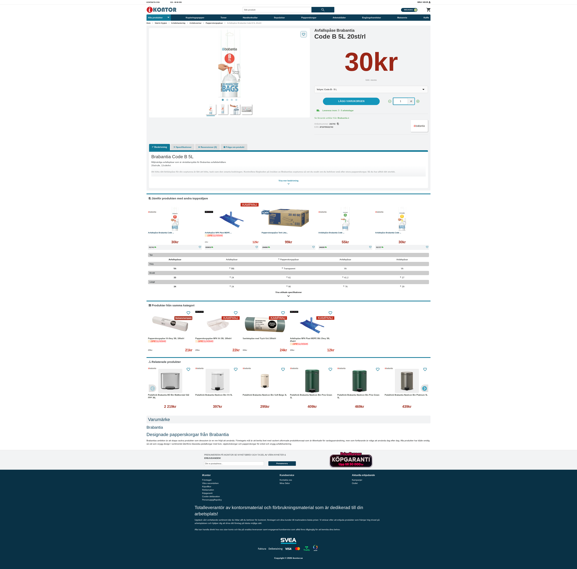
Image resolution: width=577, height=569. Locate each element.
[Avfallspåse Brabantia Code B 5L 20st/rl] (229, 63)
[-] (389, 101)
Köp (160, 226)
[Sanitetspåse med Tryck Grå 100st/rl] (265, 324)
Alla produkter (155, 17)
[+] (417, 101)
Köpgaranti (207, 493)
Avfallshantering (178, 23)
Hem (149, 23)
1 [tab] (222, 99)
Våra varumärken (210, 483)
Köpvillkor (206, 486)
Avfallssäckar (195, 23)
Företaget (206, 480)
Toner (223, 17)
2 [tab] (227, 99)
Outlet (355, 483)
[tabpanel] (229, 63)
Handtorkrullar (250, 17)
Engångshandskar (371, 17)
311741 (332, 124)
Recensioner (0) (208, 147)
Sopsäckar (279, 17)
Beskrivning (160, 147)
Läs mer (190, 226)
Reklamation (208, 490)
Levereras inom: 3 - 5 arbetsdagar (338, 110)
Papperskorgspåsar (214, 23)
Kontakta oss (153, 2)
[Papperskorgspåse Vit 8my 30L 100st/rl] (170, 324)
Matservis (402, 17)
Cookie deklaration (211, 496)
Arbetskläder (339, 17)
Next (424, 388)
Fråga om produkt (234, 147)
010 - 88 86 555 (176, 2)
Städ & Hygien (161, 23)
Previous (152, 388)
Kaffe (426, 17)
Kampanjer (357, 480)
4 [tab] (236, 99)
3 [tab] (231, 99)
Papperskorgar (308, 17)
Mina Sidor (423, 2)
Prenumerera (282, 463)
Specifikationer (183, 147)
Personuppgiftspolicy (212, 500)
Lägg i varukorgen (351, 101)
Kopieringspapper (195, 17)
